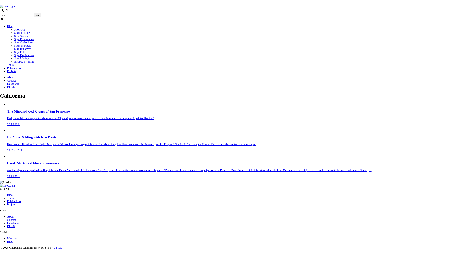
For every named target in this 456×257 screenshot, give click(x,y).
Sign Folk (19, 52)
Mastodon (12, 238)
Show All (19, 29)
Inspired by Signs (24, 61)
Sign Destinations (24, 55)
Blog (10, 26)
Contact (11, 80)
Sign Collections (23, 42)
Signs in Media (22, 45)
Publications (14, 68)
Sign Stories (21, 35)
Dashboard (13, 83)
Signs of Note (22, 32)
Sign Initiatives (22, 48)
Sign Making (21, 58)
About (10, 77)
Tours (10, 64)
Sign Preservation (24, 39)
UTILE (58, 247)
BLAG (11, 87)
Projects (11, 71)
